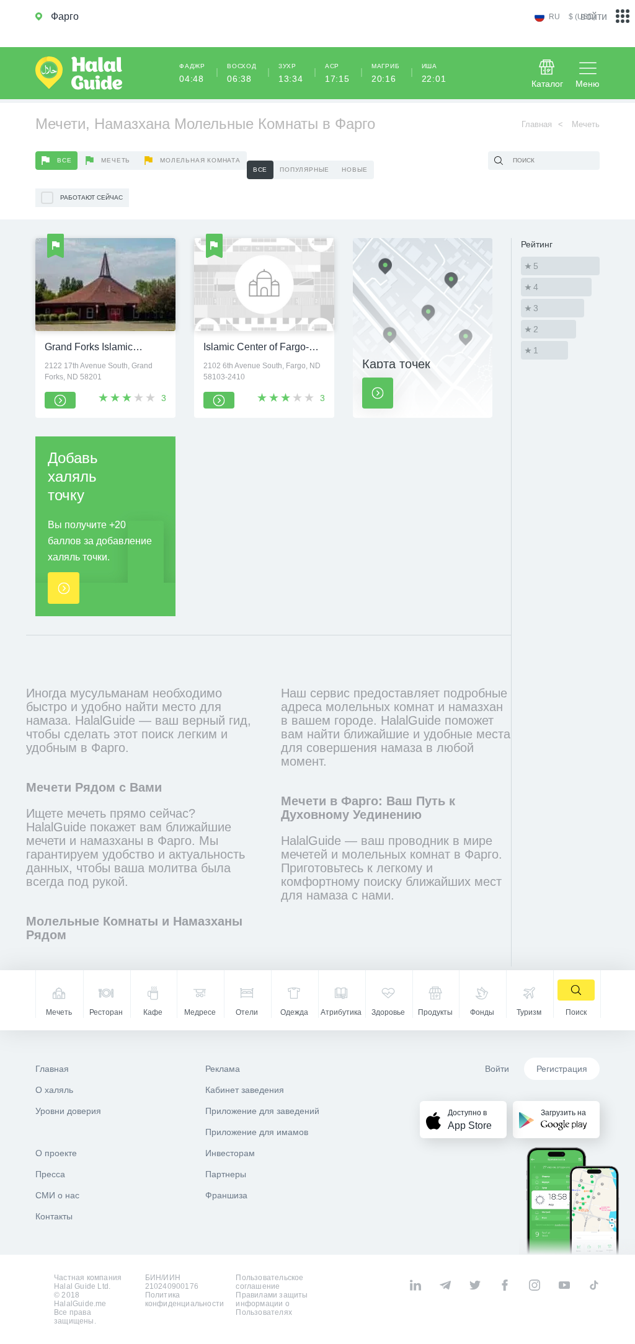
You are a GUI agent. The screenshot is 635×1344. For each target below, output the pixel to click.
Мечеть (115, 160)
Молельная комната (200, 160)
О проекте (56, 1153)
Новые (355, 169)
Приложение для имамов (256, 1132)
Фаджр (192, 73)
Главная (537, 124)
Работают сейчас (91, 197)
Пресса (50, 1174)
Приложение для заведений (262, 1111)
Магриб (385, 73)
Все (64, 160)
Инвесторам (230, 1153)
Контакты (54, 1216)
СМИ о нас (57, 1195)
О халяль (54, 1090)
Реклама (222, 1069)
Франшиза (226, 1195)
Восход (242, 73)
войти (593, 16)
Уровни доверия (68, 1111)
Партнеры (225, 1174)
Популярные (304, 169)
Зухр (290, 73)
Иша (434, 73)
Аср (337, 73)
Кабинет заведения (244, 1090)
